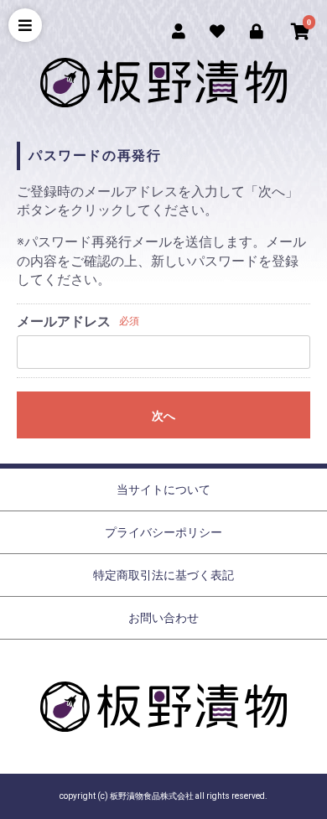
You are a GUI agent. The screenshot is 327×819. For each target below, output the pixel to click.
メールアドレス (64, 321)
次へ (163, 415)
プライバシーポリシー (163, 532)
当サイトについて (163, 489)
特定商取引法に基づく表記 (163, 575)
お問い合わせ (163, 618)
